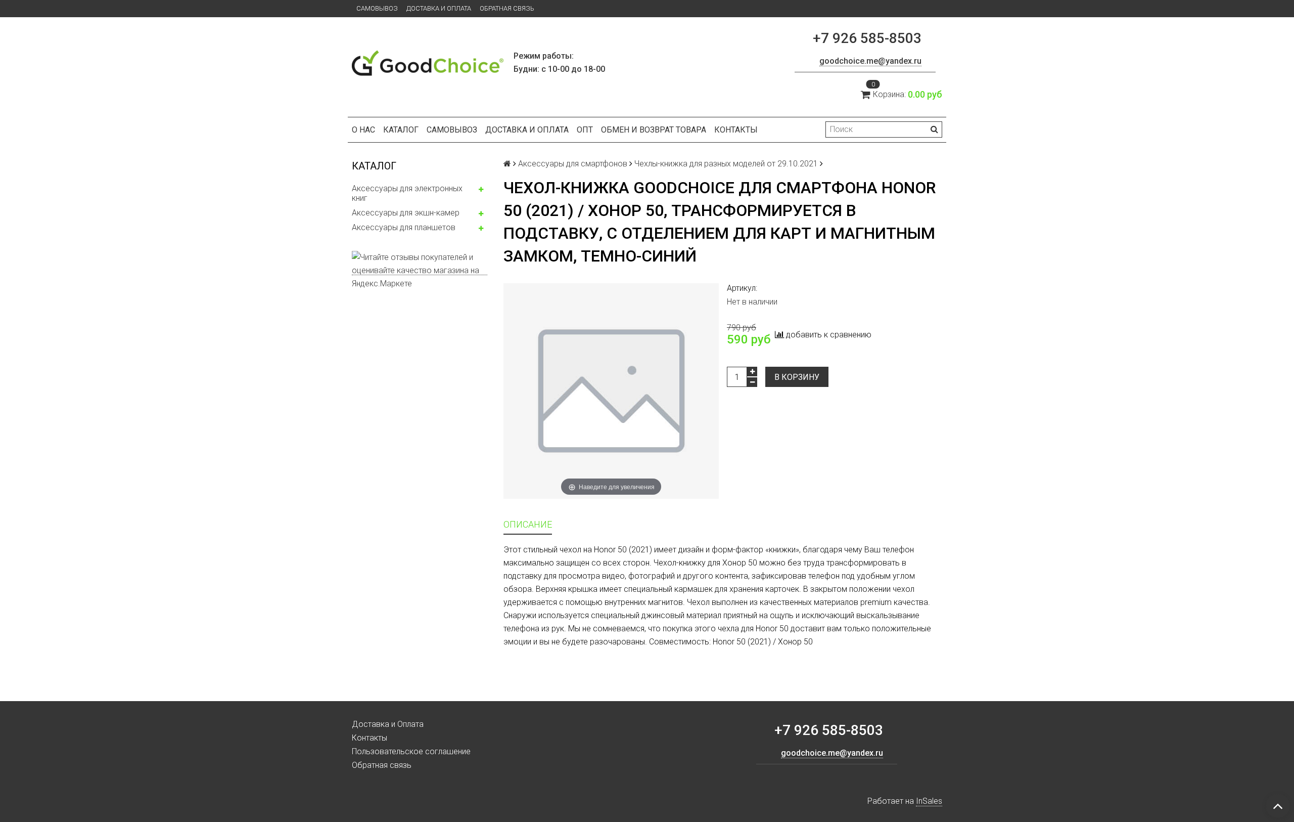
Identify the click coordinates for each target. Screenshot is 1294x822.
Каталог (401, 130)
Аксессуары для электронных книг (407, 193)
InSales (929, 801)
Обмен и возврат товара (653, 130)
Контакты (736, 130)
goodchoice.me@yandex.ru (870, 61)
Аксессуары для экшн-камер (405, 213)
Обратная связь (507, 8)
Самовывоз (377, 8)
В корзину (796, 377)
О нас (363, 130)
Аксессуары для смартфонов (572, 163)
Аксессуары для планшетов (403, 227)
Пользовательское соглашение (411, 751)
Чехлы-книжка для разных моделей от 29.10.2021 (726, 163)
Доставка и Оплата (438, 8)
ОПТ (585, 130)
